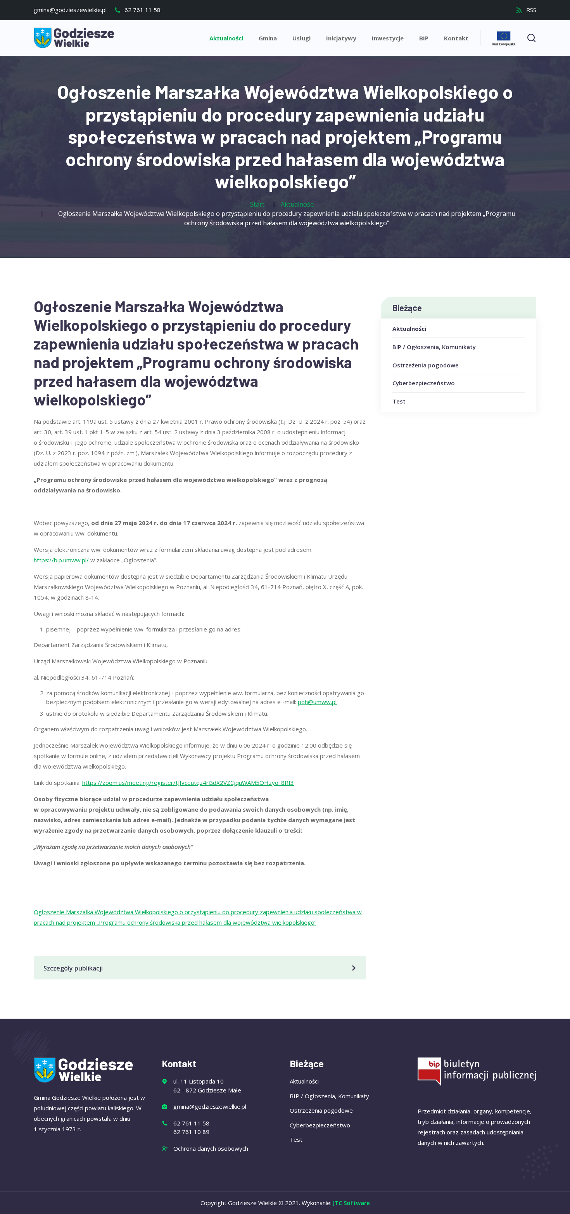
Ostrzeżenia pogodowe (425, 365)
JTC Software (351, 1203)
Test (399, 401)
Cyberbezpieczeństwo (423, 383)
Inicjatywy (341, 38)
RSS (530, 10)
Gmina (268, 38)
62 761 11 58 (142, 10)
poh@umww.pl (317, 702)
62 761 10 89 (191, 1132)
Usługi (301, 38)
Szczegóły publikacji (73, 968)
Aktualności (226, 38)
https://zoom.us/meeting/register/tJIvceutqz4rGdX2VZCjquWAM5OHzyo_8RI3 (188, 782)
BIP (423, 38)
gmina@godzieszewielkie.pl (70, 10)
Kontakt (456, 38)
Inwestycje (388, 38)
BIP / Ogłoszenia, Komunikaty (434, 347)
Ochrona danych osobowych (210, 1148)
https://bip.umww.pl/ (61, 560)
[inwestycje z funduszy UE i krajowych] (503, 37)
